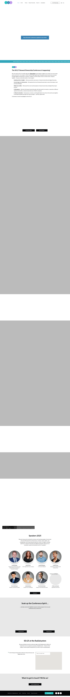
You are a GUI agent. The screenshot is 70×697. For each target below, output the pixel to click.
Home (18, 2)
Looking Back (43, 2)
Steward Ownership (32, 2)
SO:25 (22, 2)
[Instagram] (58, 693)
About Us (37, 2)
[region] (35, 32)
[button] (35, 111)
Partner (26, 2)
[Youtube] (61, 693)
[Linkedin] (56, 693)
